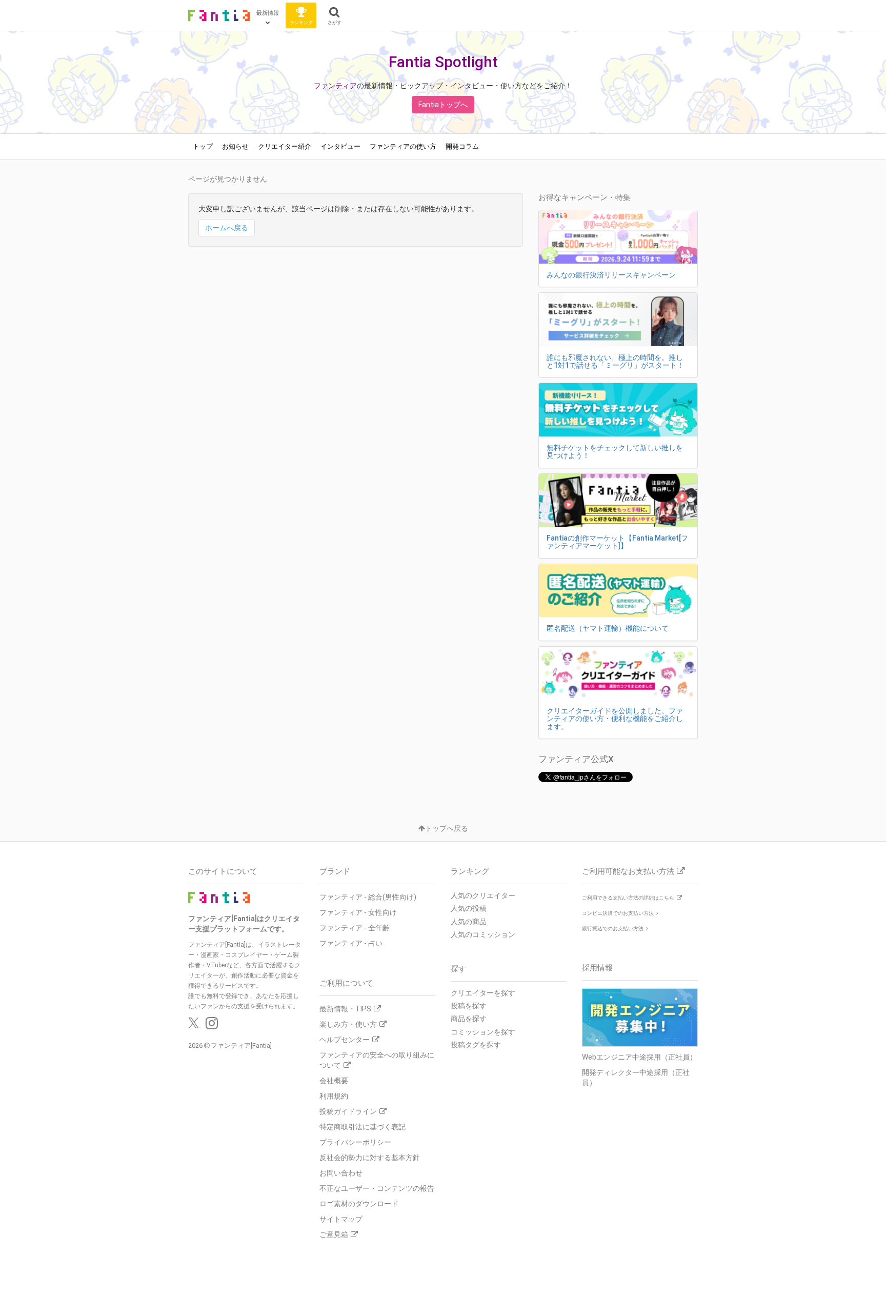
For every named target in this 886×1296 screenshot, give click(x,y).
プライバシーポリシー (355, 1142)
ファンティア (335, 86)
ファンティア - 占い (350, 943)
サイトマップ (341, 1219)
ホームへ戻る (226, 228)
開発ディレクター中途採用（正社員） (636, 1077)
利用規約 (333, 1096)
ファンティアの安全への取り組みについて (376, 1060)
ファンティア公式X (576, 759)
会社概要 (333, 1080)
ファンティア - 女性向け (358, 912)
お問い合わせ (341, 1173)
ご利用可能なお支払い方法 (628, 871)
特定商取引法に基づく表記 (362, 1127)
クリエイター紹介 (284, 146)
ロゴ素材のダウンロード (358, 1204)
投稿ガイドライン (348, 1111)
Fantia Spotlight (443, 62)
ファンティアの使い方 (403, 146)
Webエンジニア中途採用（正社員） (639, 1057)
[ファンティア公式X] (193, 1026)
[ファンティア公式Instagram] (212, 1026)
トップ (203, 146)
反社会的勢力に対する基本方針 (369, 1157)
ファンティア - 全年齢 (354, 928)
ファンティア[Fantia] (241, 1045)
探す (458, 968)
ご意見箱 (333, 1234)
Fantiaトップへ (443, 105)
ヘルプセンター (344, 1039)
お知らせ (235, 146)
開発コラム (462, 146)
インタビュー (340, 146)
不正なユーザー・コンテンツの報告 (376, 1188)
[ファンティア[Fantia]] (219, 15)
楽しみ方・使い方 (348, 1024)
